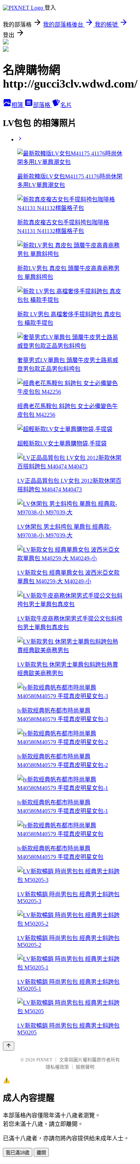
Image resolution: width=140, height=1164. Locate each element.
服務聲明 (85, 1067)
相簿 (17, 105)
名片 (66, 105)
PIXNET (44, 1059)
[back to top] (8, 1046)
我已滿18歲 (17, 1152)
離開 (41, 1152)
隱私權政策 (57, 1067)
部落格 (42, 105)
